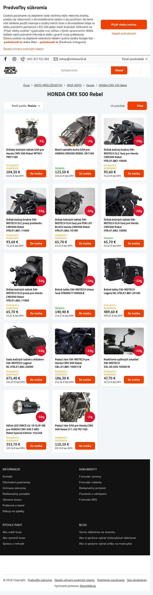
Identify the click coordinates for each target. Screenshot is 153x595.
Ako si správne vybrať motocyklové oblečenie (107, 537)
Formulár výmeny (90, 476)
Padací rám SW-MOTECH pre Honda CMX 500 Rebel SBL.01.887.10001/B (72, 363)
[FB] (6, 59)
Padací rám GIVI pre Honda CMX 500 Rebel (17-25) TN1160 (74, 427)
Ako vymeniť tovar (14, 537)
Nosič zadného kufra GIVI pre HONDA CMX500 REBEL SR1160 (74, 151)
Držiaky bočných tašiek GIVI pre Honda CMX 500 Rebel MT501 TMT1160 (25, 153)
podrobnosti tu (13, 42)
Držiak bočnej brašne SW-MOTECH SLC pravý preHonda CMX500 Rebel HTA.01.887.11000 (24, 225)
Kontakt (7, 476)
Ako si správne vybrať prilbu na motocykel (105, 543)
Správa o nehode (13, 543)
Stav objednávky (137, 580)
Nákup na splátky (13, 511)
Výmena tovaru (12, 499)
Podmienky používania (111, 580)
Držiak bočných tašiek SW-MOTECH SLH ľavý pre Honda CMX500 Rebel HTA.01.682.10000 (121, 225)
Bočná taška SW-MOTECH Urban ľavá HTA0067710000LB (74, 291)
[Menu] (145, 70)
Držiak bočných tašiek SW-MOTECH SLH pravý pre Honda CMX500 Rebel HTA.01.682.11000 (24, 295)
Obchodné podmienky (16, 482)
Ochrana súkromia (14, 488)
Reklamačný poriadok (16, 493)
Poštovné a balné (14, 505)
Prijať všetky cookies (123, 24)
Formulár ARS (88, 499)
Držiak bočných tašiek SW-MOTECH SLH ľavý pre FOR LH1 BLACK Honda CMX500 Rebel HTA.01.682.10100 (73, 225)
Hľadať (119, 70)
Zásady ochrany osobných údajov (74, 580)
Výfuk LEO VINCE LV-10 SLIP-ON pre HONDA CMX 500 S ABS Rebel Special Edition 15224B (25, 429)
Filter (139, 106)
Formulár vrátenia (90, 482)
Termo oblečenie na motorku (97, 532)
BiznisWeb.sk (88, 586)
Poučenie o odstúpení (93, 493)
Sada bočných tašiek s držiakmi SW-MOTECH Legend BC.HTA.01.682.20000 (25, 363)
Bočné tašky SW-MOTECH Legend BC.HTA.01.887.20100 (122, 291)
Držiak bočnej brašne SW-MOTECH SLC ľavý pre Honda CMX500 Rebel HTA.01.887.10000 (121, 155)
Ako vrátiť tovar (12, 532)
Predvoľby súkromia (40, 580)
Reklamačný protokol (92, 488)
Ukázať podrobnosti (124, 33)
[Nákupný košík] (135, 70)
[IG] (14, 59)
